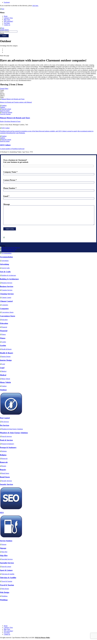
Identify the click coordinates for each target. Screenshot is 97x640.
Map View (7, 19)
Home (5, 16)
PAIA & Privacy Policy (42, 637)
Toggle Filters (4, 88)
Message (6, 204)
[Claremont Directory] (2, 9)
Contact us (7, 25)
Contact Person (10, 180)
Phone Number (10, 188)
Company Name (10, 172)
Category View (8, 18)
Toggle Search (4, 30)
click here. (35, 5)
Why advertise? (8, 21)
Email (6, 196)
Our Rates (7, 23)
